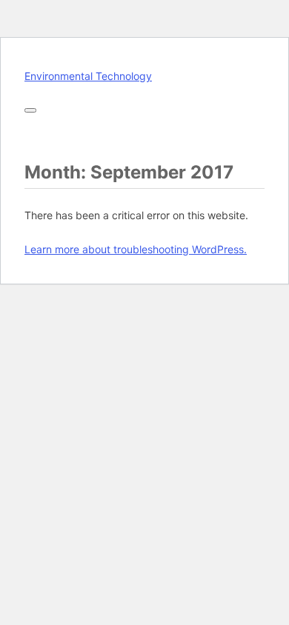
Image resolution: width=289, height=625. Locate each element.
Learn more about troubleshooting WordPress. (135, 249)
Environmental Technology (88, 76)
